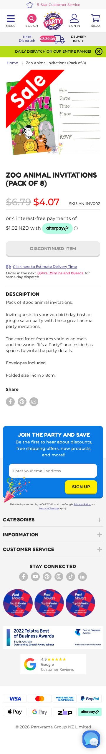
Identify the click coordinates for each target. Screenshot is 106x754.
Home (12, 63)
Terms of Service (49, 508)
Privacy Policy (82, 504)
